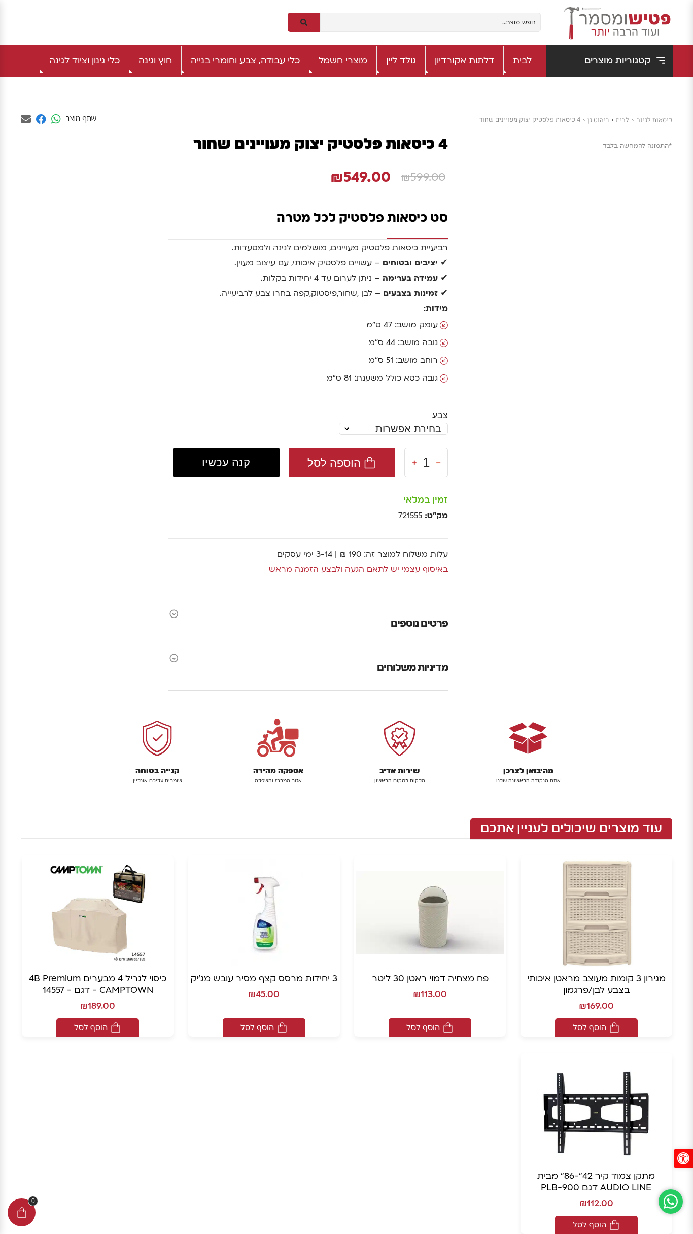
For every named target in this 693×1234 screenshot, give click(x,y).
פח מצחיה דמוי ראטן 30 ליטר (430, 978)
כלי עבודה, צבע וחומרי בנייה (245, 60)
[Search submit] (304, 22)
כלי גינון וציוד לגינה (84, 60)
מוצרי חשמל (343, 60)
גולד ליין (401, 60)
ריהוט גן (598, 120)
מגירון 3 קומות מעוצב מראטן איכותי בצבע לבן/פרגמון (596, 984)
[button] (683, 1158)
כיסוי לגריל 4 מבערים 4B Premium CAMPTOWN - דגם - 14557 (97, 984)
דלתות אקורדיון (464, 60)
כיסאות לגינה (654, 120)
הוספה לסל (334, 462)
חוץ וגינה (155, 60)
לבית (522, 60)
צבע (440, 414)
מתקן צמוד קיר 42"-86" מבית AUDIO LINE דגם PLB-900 (596, 1181)
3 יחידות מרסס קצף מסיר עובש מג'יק (263, 978)
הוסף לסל (589, 1027)
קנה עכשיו (226, 462)
